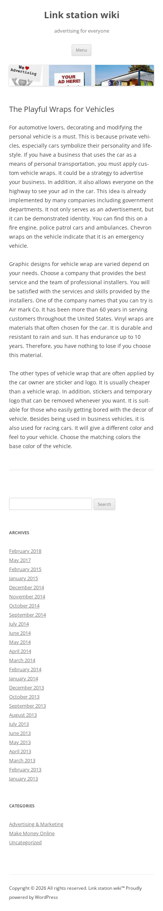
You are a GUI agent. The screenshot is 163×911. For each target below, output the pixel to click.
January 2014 (23, 678)
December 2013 (26, 687)
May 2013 (20, 742)
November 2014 (27, 596)
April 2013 (20, 751)
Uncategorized (25, 842)
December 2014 (26, 587)
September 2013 (27, 705)
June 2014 (20, 632)
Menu (81, 50)
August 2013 (23, 714)
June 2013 (20, 733)
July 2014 (19, 623)
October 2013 (24, 696)
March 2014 (22, 660)
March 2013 (22, 760)
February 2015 (25, 569)
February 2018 (25, 551)
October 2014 (24, 605)
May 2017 (20, 560)
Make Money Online (32, 833)
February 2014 (25, 669)
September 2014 (27, 614)
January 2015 (23, 578)
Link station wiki (81, 15)
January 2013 (23, 778)
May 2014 (20, 642)
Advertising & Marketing (36, 824)
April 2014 (20, 651)
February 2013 (25, 769)
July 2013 (19, 724)
